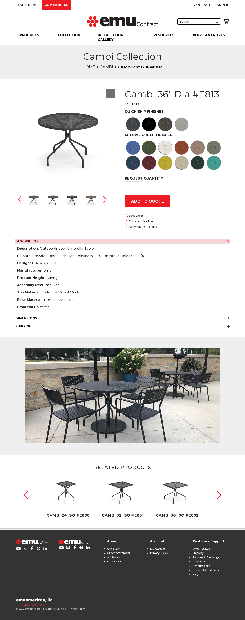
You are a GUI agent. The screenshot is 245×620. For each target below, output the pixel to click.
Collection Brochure (141, 221)
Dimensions (26, 318)
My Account (157, 548)
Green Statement (118, 553)
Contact (202, 5)
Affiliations (114, 557)
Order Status (201, 548)
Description (27, 241)
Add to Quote (147, 201)
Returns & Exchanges (207, 557)
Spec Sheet (136, 215)
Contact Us (114, 561)
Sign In (223, 5)
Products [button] (29, 35)
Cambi (106, 66)
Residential (26, 5)
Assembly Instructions (143, 227)
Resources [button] (164, 35)
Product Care (201, 566)
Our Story (113, 548)
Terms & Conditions (206, 570)
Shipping (23, 326)
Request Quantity (144, 178)
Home (88, 66)
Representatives (209, 35)
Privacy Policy (159, 553)
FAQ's (196, 574)
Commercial (56, 5)
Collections (70, 35)
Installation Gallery (110, 37)
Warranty (199, 561)
